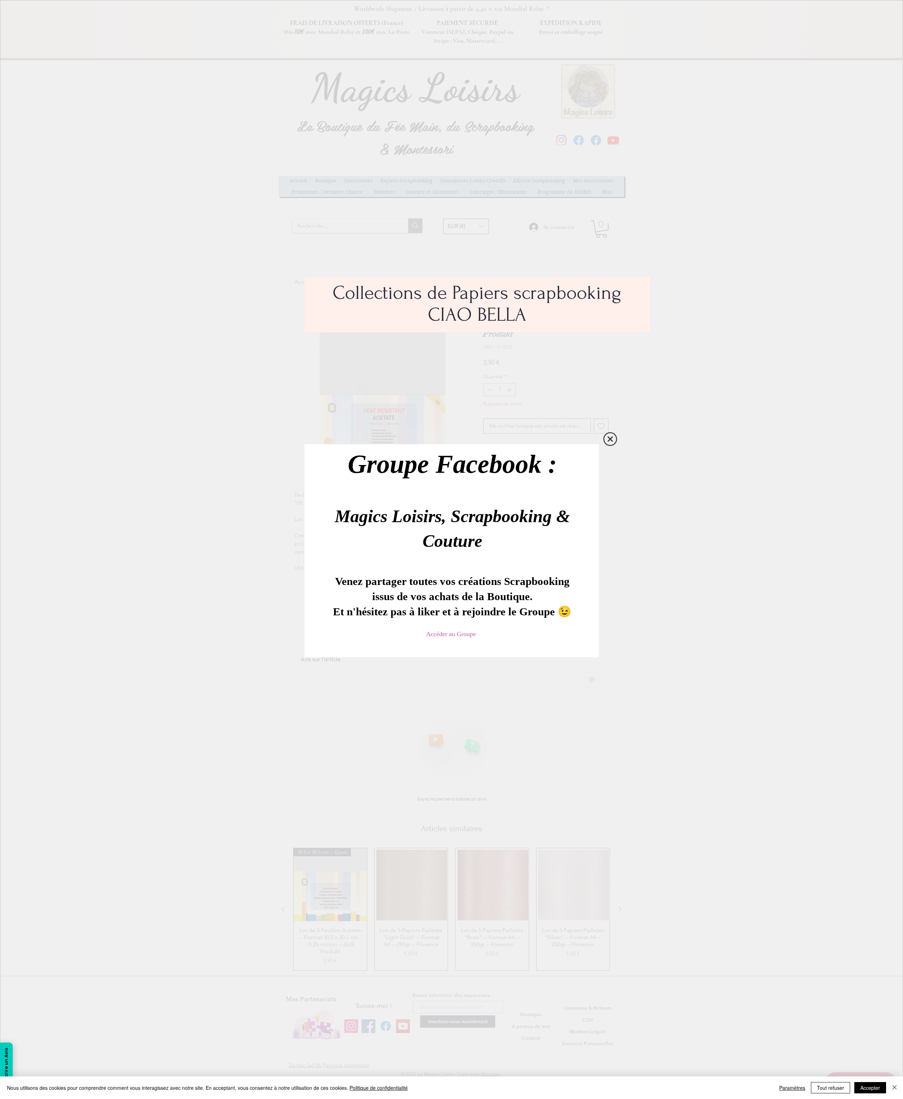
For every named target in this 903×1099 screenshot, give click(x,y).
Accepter (870, 1087)
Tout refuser (830, 1087)
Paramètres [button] (792, 1087)
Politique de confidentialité (379, 1087)
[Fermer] (894, 1087)
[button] (610, 437)
